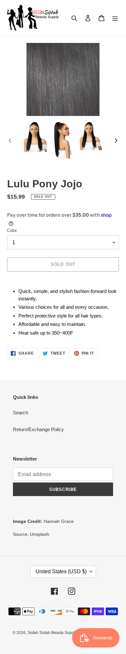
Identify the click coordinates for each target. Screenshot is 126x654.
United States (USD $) (61, 571)
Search (20, 412)
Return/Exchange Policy (38, 429)
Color (12, 230)
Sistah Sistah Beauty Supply (52, 632)
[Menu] (115, 18)
